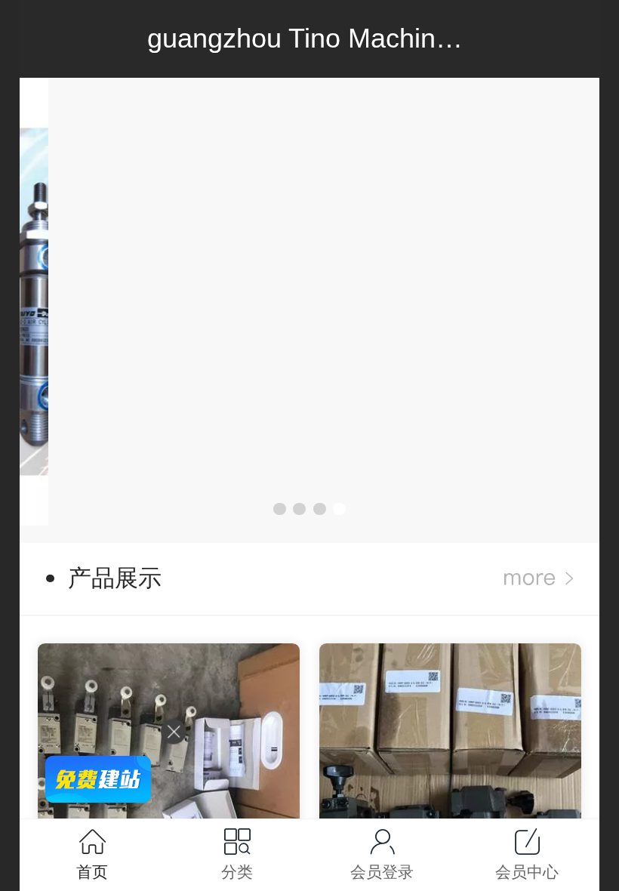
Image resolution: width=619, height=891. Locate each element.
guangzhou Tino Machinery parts (344, 38)
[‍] (538, 578)
